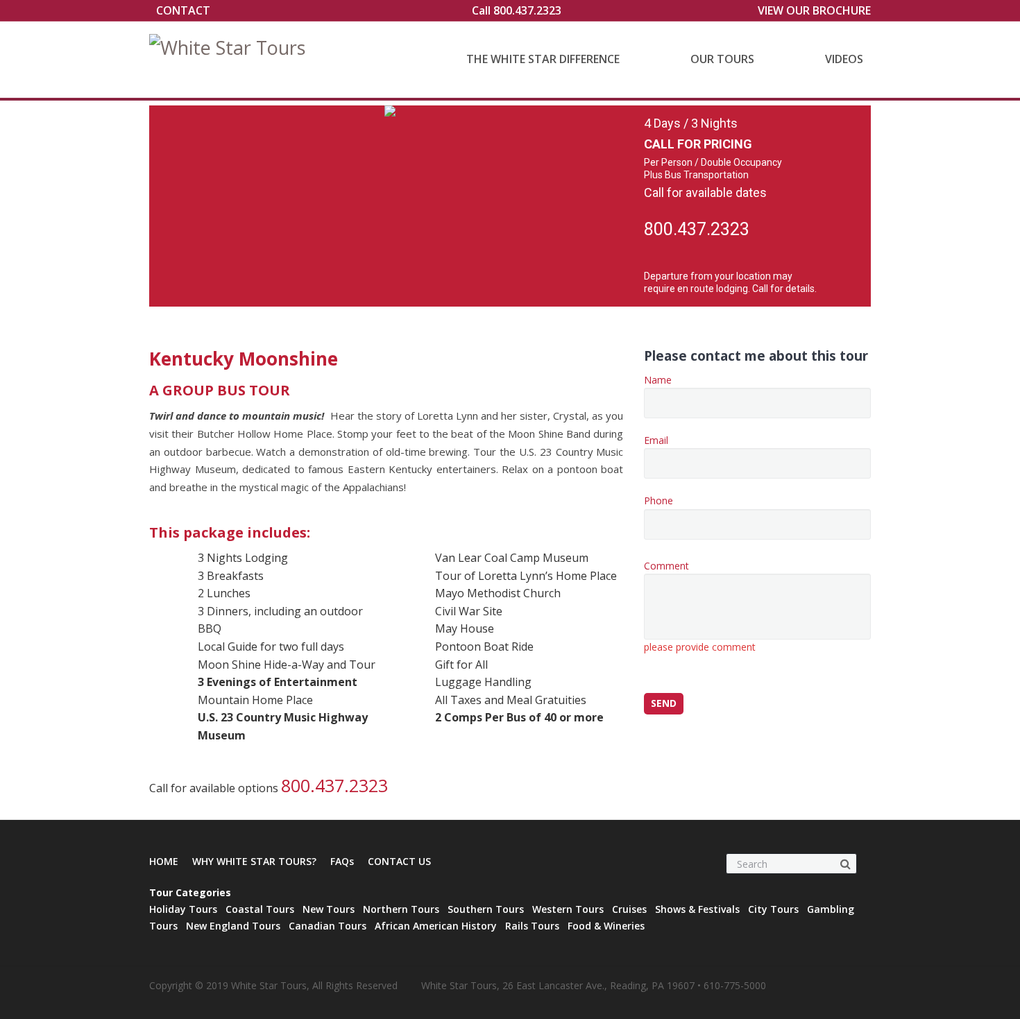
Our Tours (722, 59)
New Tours (329, 909)
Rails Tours (532, 925)
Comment (700, 606)
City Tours (773, 909)
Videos (844, 59)
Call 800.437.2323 (516, 10)
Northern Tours (401, 909)
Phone (658, 500)
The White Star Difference (543, 59)
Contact (183, 10)
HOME (163, 861)
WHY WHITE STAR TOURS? (254, 861)
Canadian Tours (327, 925)
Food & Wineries (606, 925)
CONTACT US (399, 861)
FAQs (342, 861)
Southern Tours (486, 909)
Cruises (629, 909)
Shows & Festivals (697, 909)
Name (658, 379)
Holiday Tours (183, 909)
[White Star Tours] (230, 60)
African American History (436, 925)
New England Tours (233, 925)
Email (656, 440)
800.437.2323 (696, 229)
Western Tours (568, 909)
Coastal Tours (260, 909)
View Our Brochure (814, 10)
